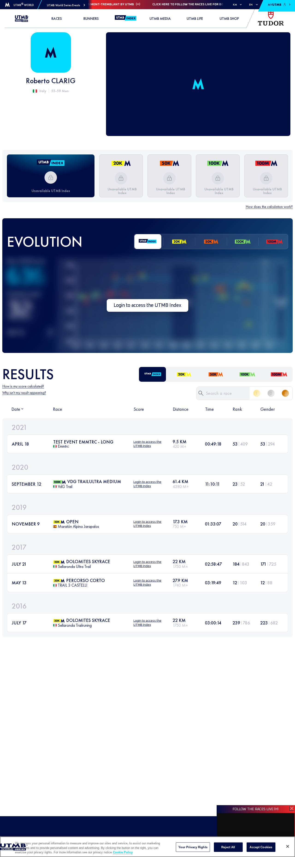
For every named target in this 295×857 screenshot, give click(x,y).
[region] (147, 846)
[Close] (288, 846)
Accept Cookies (261, 847)
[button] (66, 5)
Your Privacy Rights (192, 847)
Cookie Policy (123, 852)
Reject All (228, 847)
